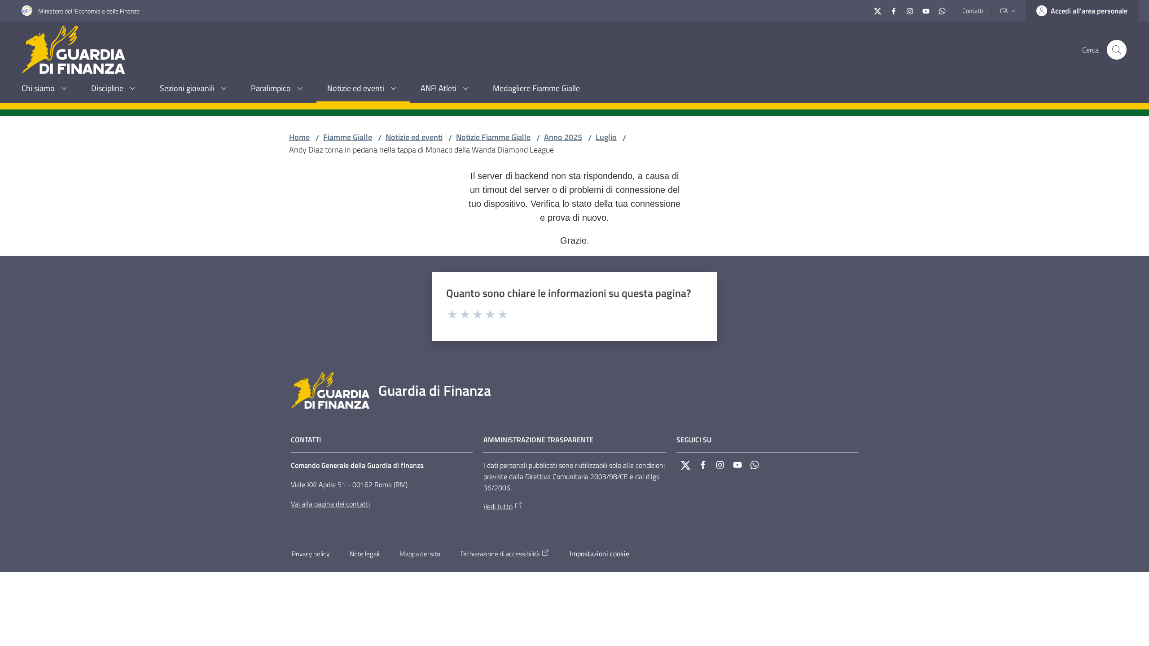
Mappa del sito (419, 554)
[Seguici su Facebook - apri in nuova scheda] (894, 10)
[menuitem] (45, 89)
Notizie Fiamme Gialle (493, 137)
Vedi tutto (498, 506)
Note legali (364, 554)
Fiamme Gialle (347, 137)
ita (1004, 10)
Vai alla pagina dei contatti (330, 503)
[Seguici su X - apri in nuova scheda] (877, 10)
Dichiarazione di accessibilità (499, 554)
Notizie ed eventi (414, 137)
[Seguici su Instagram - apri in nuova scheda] (910, 10)
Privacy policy (310, 554)
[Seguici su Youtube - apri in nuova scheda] (926, 10)
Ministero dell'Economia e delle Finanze (89, 11)
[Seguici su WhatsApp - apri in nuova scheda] (942, 10)
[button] (1116, 50)
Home (299, 137)
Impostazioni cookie (599, 553)
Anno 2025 (563, 137)
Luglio (606, 137)
